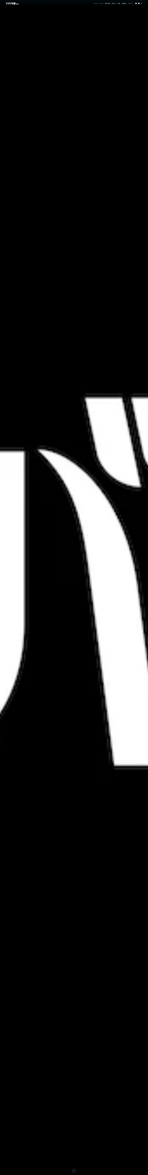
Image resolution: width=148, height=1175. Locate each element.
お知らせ (114, 3)
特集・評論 (107, 3)
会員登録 (124, 3)
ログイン (131, 3)
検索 (119, 3)
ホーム (95, 3)
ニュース (101, 3)
